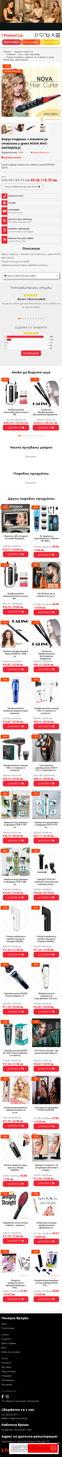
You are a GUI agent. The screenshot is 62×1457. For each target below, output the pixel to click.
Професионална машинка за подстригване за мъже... (46, 996)
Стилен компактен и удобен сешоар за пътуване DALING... (16, 939)
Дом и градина (8, 1343)
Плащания (6, 1376)
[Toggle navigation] (58, 35)
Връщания (6, 1384)
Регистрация (7, 1328)
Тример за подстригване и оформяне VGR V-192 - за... (16, 825)
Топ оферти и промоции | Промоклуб (19, 1401)
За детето (6, 1339)
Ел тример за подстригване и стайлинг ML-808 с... (46, 538)
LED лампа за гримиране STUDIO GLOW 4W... (46, 1108)
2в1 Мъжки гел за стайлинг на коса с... (46, 594)
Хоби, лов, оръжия (10, 1352)
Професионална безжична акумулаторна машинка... (15, 710)
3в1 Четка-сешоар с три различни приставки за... (46, 1051)
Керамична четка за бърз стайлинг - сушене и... (15, 1224)
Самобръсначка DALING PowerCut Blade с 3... (15, 994)
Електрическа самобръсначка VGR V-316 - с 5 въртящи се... (46, 767)
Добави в (15, 427)
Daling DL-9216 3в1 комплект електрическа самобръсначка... (46, 881)
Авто (3, 1347)
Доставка (6, 1367)
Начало (7, 52)
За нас (4, 1358)
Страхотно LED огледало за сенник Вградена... (15, 537)
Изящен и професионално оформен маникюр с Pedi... (15, 1284)
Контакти (6, 1362)
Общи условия (8, 1371)
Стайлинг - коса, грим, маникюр (23, 54)
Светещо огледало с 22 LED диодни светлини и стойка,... (46, 1167)
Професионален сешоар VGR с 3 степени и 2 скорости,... (46, 710)
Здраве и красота (23, 52)
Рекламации (7, 1380)
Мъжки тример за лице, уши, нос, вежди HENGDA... (15, 1167)
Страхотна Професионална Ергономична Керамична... (46, 412)
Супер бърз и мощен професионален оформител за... (46, 1225)
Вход (3, 1324)
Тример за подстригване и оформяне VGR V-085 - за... (16, 881)
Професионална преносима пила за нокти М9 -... (16, 412)
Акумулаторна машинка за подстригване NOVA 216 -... (46, 1283)
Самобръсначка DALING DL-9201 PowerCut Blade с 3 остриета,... (15, 1053)
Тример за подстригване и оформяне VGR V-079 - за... (46, 825)
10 (43, 318)
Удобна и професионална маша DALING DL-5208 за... (15, 653)
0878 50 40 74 (12, 1415)
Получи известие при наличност (21, 186)
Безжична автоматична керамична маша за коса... (15, 1110)
